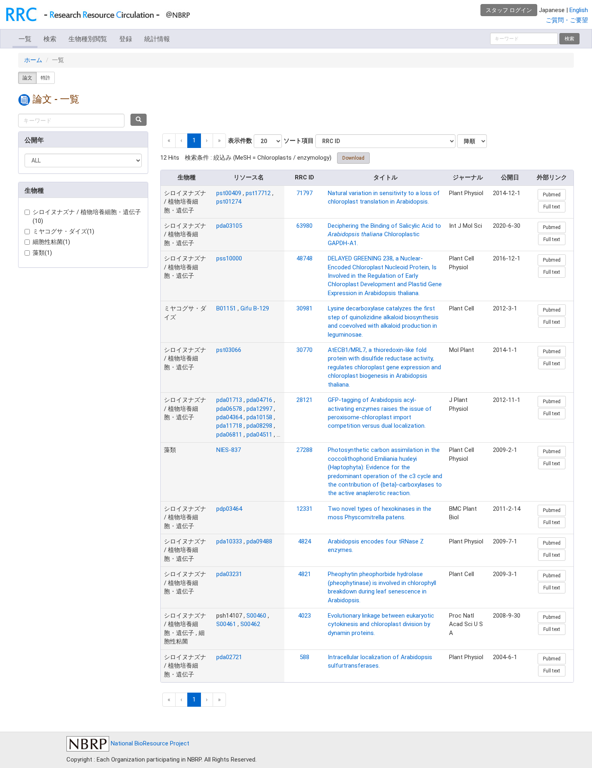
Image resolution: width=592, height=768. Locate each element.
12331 (304, 508)
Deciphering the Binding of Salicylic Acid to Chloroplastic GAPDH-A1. (384, 234)
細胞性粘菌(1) (51, 242)
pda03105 (229, 225)
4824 (304, 541)
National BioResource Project (149, 743)
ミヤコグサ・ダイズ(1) (63, 231)
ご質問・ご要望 (567, 20)
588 (304, 657)
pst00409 (228, 193)
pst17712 (258, 193)
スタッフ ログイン (509, 10)
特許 (45, 78)
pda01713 (229, 400)
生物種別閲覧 (87, 39)
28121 (304, 400)
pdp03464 (229, 508)
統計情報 (157, 39)
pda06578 (229, 408)
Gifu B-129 (254, 308)
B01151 (226, 308)
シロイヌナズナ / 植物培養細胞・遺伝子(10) (87, 216)
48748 (304, 258)
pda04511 (259, 434)
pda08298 (259, 425)
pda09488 (259, 541)
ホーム (33, 60)
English (578, 10)
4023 (304, 615)
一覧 (25, 39)
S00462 (250, 624)
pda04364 (229, 417)
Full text (551, 207)
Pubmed (552, 195)
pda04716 (259, 400)
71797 (304, 193)
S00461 (226, 624)
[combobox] (71, 120)
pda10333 (229, 541)
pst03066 (228, 350)
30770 (304, 350)
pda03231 (229, 574)
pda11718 (229, 425)
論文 (27, 78)
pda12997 (259, 408)
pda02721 (229, 657)
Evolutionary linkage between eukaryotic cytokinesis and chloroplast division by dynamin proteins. (381, 624)
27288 (304, 450)
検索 (49, 39)
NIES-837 (228, 450)
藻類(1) (42, 252)
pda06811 (229, 434)
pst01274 (228, 201)
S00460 (256, 615)
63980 (304, 225)
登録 (125, 39)
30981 (304, 308)
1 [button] (194, 140)
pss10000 (229, 258)
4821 (304, 574)
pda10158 (259, 417)
